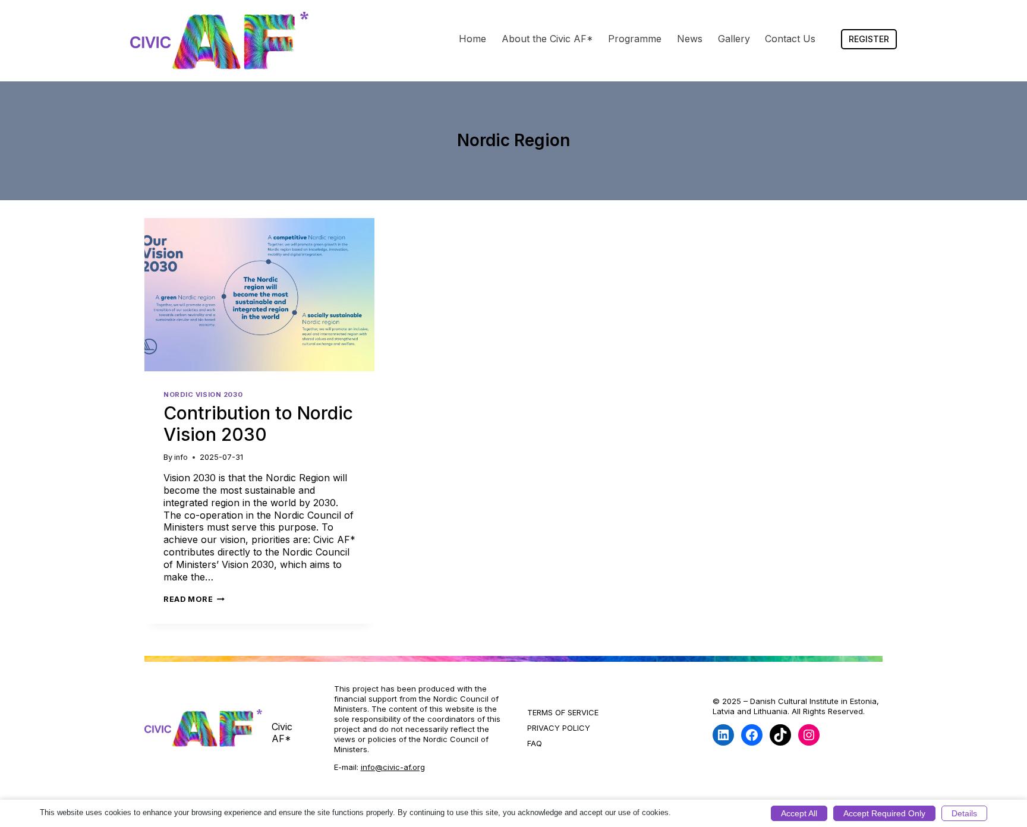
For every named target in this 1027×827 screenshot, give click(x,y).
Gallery (734, 39)
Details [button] (964, 813)
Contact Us (790, 39)
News (689, 39)
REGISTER (869, 39)
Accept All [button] (799, 813)
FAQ (534, 743)
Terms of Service (562, 712)
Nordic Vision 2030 (202, 394)
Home (472, 39)
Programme (634, 39)
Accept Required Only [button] (884, 813)
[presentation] (259, 294)
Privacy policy (558, 728)
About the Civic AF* (547, 39)
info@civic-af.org (393, 767)
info (181, 457)
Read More (194, 599)
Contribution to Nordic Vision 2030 (258, 423)
